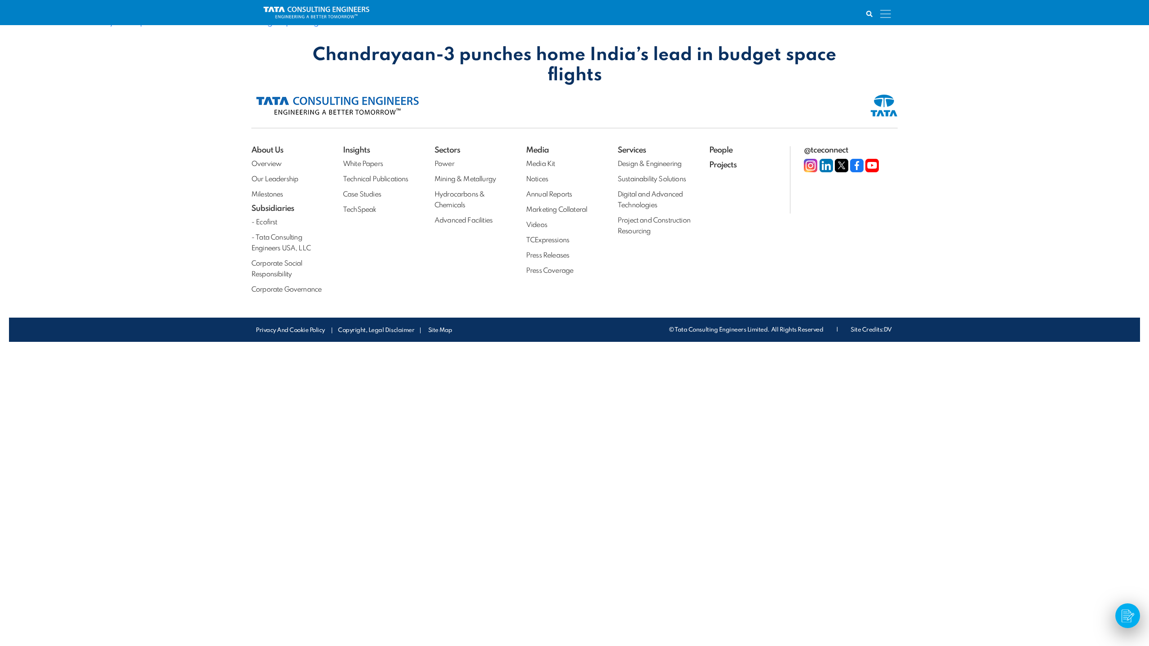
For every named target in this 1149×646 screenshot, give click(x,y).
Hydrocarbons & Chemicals (459, 200)
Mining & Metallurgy (465, 179)
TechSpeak (359, 210)
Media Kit (540, 164)
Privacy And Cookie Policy (291, 330)
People (720, 150)
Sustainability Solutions (652, 179)
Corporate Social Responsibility (277, 269)
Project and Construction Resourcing (654, 226)
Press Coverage (549, 271)
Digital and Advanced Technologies (650, 200)
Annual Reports (549, 194)
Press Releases (547, 255)
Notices (537, 179)
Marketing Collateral (556, 210)
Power (444, 164)
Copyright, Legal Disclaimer (376, 330)
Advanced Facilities (463, 220)
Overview (266, 164)
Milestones (267, 194)
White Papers (363, 164)
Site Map (440, 330)
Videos (536, 225)
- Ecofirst (264, 222)
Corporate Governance (286, 289)
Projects (723, 165)
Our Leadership (274, 179)
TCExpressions (547, 240)
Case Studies (362, 194)
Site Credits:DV (871, 330)
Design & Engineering (649, 164)
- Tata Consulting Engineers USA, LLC (281, 243)
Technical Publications (375, 179)
